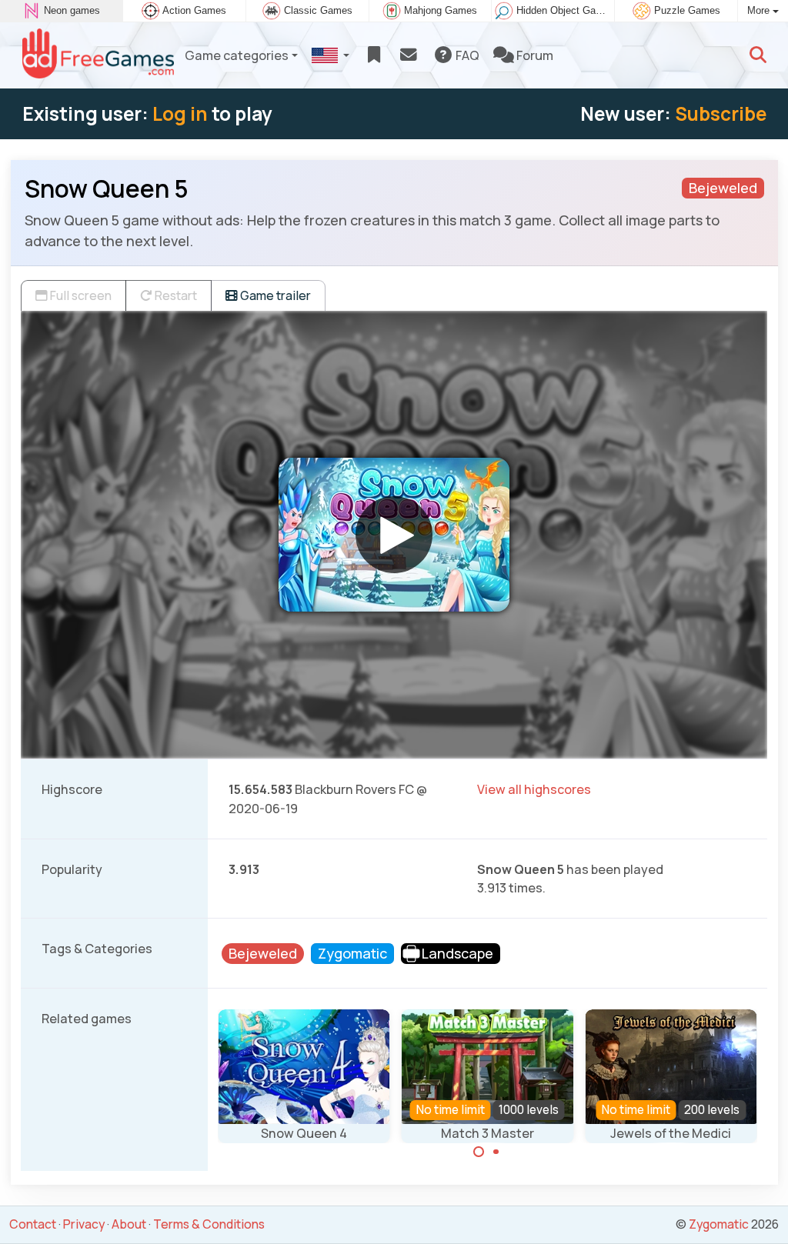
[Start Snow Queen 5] (394, 534)
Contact (32, 1224)
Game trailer (274, 295)
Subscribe (720, 113)
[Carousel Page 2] (496, 1151)
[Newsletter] (408, 55)
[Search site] (758, 55)
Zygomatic (719, 1224)
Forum (533, 55)
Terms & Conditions (209, 1224)
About (129, 1224)
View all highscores (534, 789)
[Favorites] (373, 55)
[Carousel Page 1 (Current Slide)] (478, 1151)
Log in (180, 113)
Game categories (237, 55)
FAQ (466, 55)
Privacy (84, 1224)
